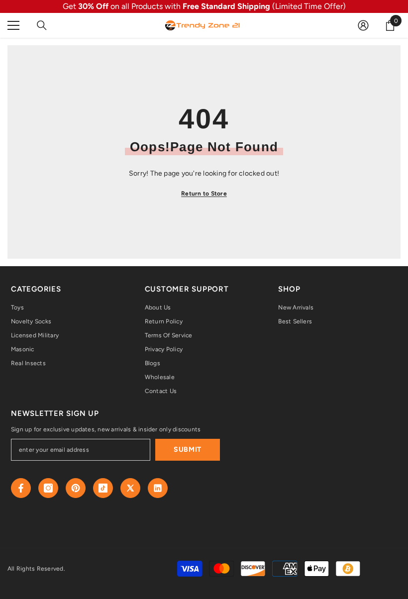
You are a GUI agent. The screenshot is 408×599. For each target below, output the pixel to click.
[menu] (13, 25)
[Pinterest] (76, 488)
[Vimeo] (158, 488)
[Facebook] (21, 488)
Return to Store (204, 193)
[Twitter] (130, 488)
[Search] (42, 25)
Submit (188, 449)
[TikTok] (103, 488)
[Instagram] (48, 488)
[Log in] (363, 25)
